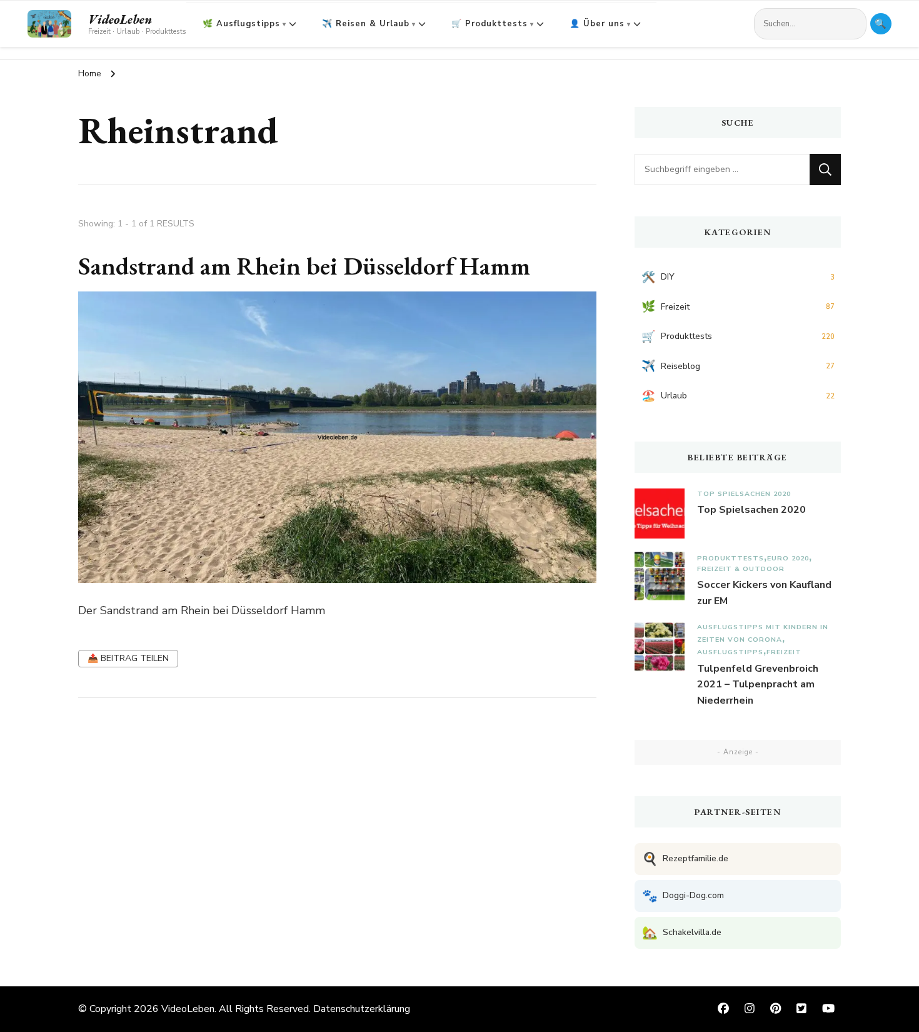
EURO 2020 (788, 558)
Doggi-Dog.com (683, 896)
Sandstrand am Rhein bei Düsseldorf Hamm (304, 266)
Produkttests (730, 558)
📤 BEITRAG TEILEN (128, 658)
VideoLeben (120, 19)
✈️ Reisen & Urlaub (365, 23)
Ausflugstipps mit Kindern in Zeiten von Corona (762, 633)
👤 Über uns (597, 23)
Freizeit (783, 652)
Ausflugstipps (730, 652)
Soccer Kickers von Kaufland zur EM (764, 593)
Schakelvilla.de (681, 932)
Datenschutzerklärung (361, 1009)
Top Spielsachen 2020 (744, 493)
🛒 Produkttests (489, 23)
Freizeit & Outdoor (741, 569)
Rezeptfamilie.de (685, 859)
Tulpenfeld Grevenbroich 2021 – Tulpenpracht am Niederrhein (757, 684)
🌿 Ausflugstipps (241, 23)
